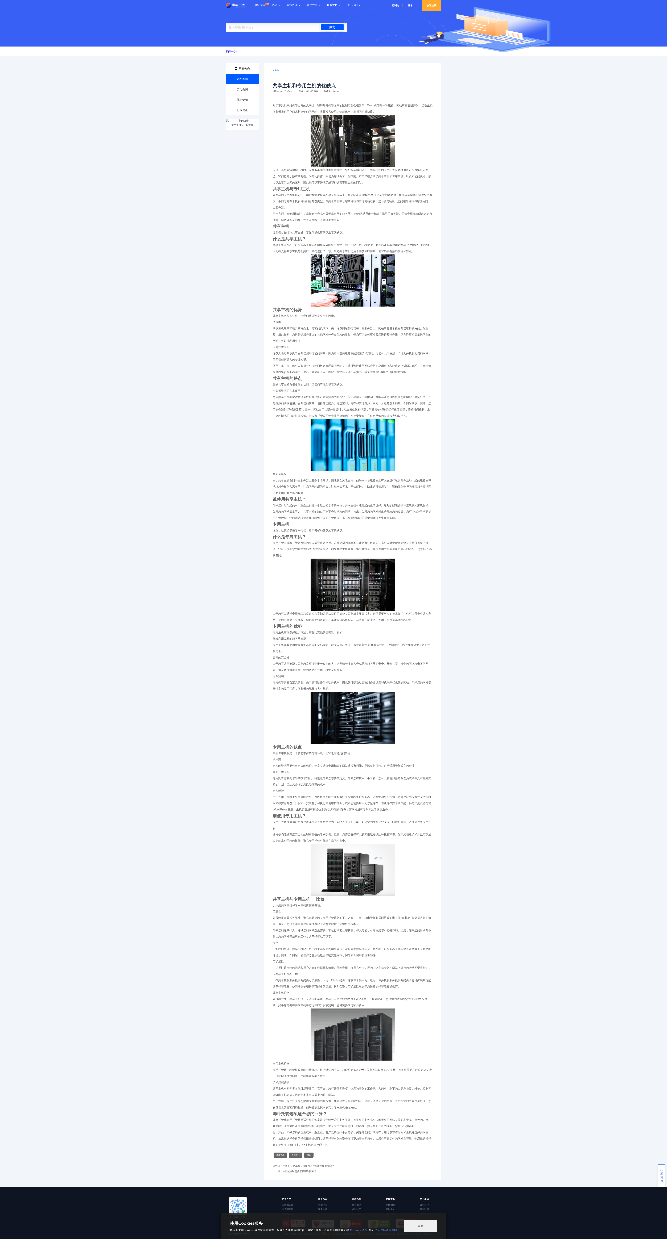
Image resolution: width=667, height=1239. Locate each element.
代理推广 (356, 1209)
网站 (309, 1155)
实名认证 (322, 1209)
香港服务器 (287, 1209)
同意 (421, 1225)
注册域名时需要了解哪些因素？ (299, 1171)
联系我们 (424, 1209)
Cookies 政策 (358, 1230)
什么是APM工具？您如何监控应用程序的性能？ (308, 1165)
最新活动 (259, 5)
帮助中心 (390, 1209)
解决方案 (312, 5)
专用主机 (295, 1155)
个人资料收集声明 (386, 1230)
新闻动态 (390, 1204)
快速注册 (432, 5)
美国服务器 (287, 1204)
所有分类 (244, 68)
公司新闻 (242, 89)
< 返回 (276, 70)
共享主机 (280, 1155)
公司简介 (424, 1204)
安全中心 (322, 1204)
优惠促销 (242, 99)
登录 (410, 5)
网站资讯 (292, 5)
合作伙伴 (356, 1204)
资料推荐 (242, 79)
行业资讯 (242, 110)
